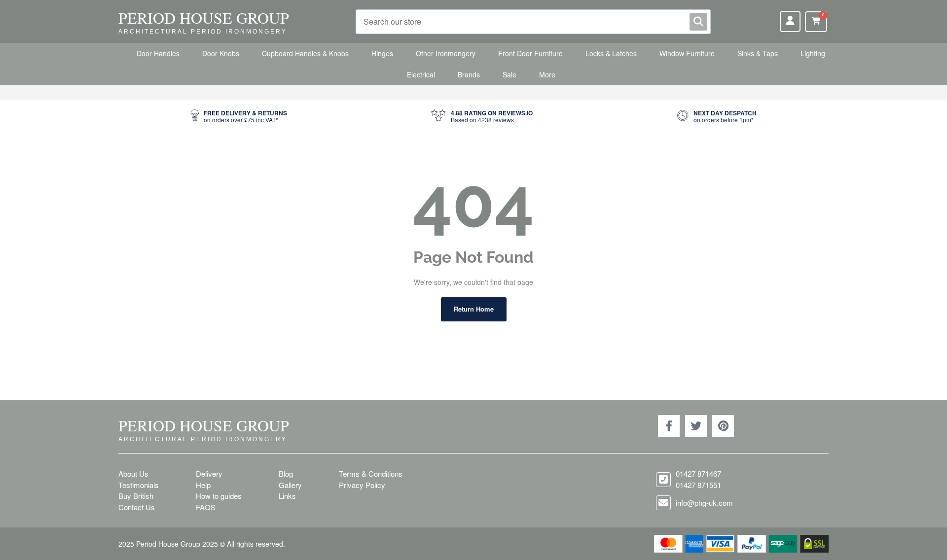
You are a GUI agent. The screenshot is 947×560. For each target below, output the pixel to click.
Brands (469, 74)
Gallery (290, 485)
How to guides (219, 495)
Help (203, 485)
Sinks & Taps (757, 53)
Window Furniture (687, 53)
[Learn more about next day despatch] (716, 116)
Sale (509, 74)
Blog (286, 473)
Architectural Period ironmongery (202, 31)
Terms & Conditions (370, 473)
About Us (133, 473)
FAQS (206, 507)
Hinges (382, 53)
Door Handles (158, 53)
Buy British (135, 495)
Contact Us (136, 507)
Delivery (209, 473)
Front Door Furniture (530, 53)
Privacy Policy (362, 485)
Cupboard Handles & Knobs (305, 53)
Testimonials (138, 485)
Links (287, 495)
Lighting (813, 53)
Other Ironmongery (445, 53)
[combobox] (533, 21)
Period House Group (203, 17)
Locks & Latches (611, 53)
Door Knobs (220, 53)
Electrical (421, 74)
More (547, 74)
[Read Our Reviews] (482, 116)
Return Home (474, 309)
